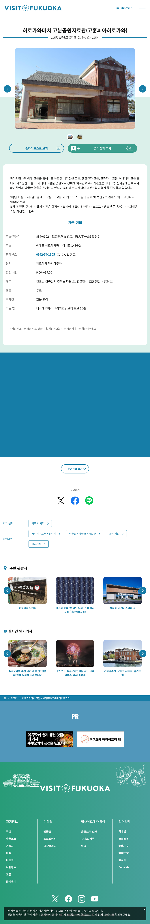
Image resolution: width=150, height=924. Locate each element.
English (123, 838)
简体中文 (124, 845)
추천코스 (11, 838)
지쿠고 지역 (38, 523)
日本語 (122, 831)
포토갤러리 (50, 838)
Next (142, 89)
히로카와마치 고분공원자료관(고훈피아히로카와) (46, 698)
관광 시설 (114, 533)
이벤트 (10, 860)
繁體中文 (124, 852)
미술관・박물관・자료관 (82, 533)
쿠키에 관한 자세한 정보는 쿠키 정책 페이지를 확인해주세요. (96, 914)
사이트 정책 (88, 838)
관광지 (14, 698)
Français (124, 867)
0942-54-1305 (45, 254)
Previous (7, 89)
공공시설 (36, 544)
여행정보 (11, 867)
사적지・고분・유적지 (44, 533)
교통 (8, 874)
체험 (8, 852)
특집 (8, 831)
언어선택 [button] (125, 8)
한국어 (122, 860)
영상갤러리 (50, 845)
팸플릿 (47, 831)
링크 (83, 845)
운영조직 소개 (89, 831)
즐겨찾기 (11, 881)
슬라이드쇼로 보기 (36, 148)
